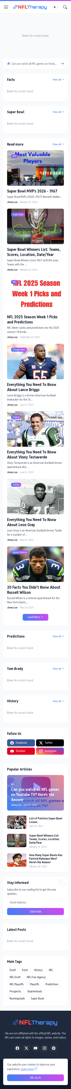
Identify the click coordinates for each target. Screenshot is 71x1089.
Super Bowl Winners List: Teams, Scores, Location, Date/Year (34, 252)
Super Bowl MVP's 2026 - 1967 (32, 191)
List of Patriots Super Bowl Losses (45, 820)
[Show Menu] (6, 7)
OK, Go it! (35, 1078)
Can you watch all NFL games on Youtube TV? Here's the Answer (34, 63)
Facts (25, 970)
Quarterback (34, 991)
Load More (34, 617)
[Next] (62, 64)
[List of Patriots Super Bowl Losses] (16, 822)
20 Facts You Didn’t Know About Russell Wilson (33, 590)
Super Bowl (37, 998)
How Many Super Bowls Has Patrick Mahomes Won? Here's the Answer (45, 858)
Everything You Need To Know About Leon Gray (31, 522)
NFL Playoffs (17, 984)
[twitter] (26, 1048)
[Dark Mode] (55, 7)
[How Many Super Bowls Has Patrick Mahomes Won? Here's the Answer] (16, 860)
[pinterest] (53, 1048)
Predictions (52, 984)
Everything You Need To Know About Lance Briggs (31, 387)
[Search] (65, 7)
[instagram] (44, 1048)
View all (57, 79)
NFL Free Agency (36, 977)
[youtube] (35, 1048)
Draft (13, 970)
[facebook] (17, 1048)
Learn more (27, 1069)
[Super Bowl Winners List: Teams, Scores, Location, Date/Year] (16, 840)
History (38, 970)
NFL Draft (15, 977)
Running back (17, 998)
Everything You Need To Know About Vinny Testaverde (31, 454)
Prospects (15, 991)
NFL (51, 970)
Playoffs (34, 984)
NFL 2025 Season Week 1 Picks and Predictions (32, 319)
